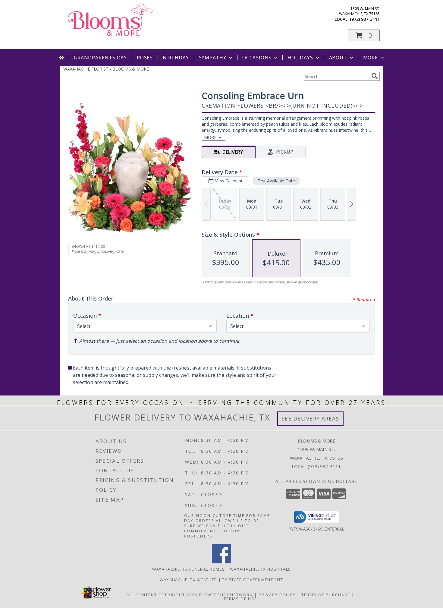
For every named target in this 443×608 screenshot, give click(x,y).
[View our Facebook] (221, 562)
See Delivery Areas (310, 418)
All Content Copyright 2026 (161, 594)
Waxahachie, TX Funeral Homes (188, 569)
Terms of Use (240, 598)
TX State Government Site (252, 579)
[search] (374, 76)
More (370, 57)
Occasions (257, 57)
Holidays (300, 57)
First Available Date (276, 181)
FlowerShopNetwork (226, 594)
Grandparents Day (100, 57)
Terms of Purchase (325, 594)
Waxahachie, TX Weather (188, 579)
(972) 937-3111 (365, 19)
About (338, 57)
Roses (145, 57)
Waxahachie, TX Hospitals (260, 569)
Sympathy (212, 57)
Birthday (176, 57)
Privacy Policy (277, 594)
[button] (364, 35)
